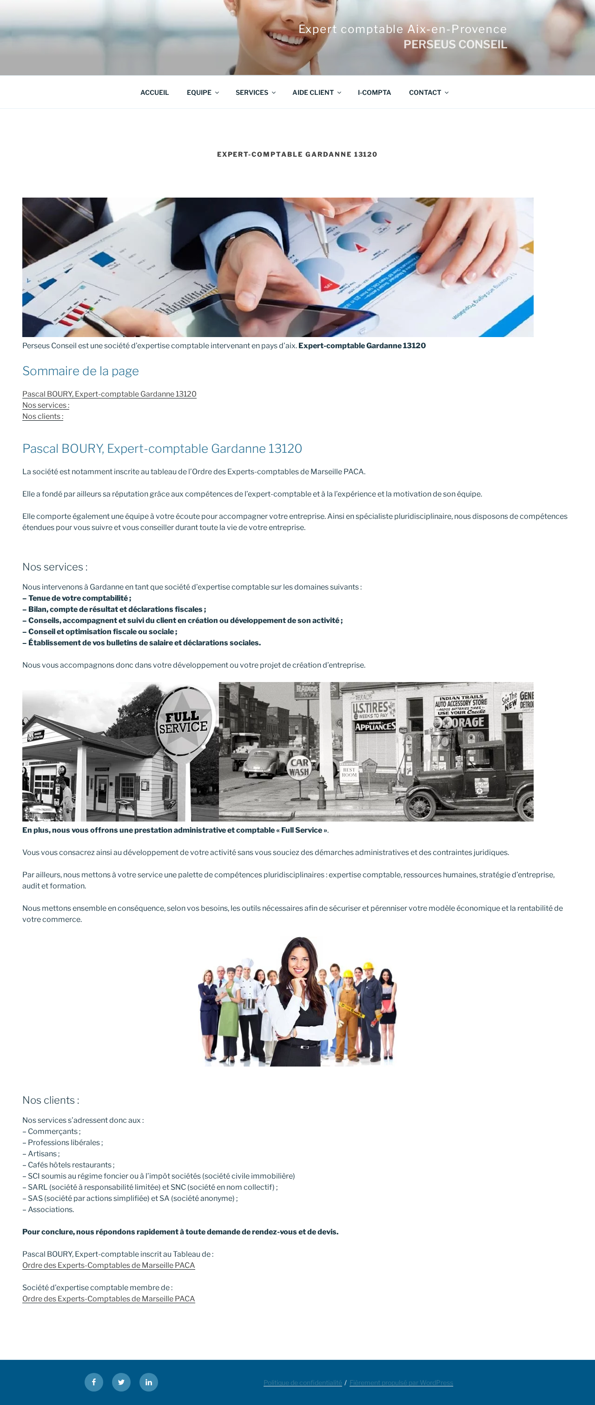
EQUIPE (199, 92)
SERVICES (252, 92)
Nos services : (45, 405)
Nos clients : (42, 416)
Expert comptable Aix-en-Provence (403, 29)
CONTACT (425, 92)
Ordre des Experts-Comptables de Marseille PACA (108, 1265)
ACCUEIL (154, 92)
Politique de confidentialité (303, 1382)
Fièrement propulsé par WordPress (401, 1382)
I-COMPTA (374, 92)
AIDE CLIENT (313, 92)
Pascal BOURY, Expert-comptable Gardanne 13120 (109, 394)
